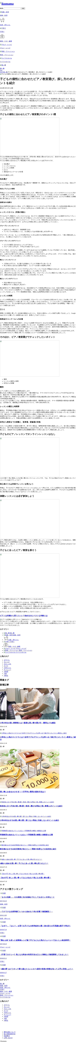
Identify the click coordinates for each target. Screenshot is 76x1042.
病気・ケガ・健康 (14, 646)
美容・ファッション (25, 650)
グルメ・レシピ (21, 648)
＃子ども (7, 660)
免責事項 (7, 1036)
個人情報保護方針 (10, 1034)
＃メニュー (7, 670)
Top (1, 70)
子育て (12, 641)
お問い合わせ (8, 1038)
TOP (1, 72)
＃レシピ (7, 662)
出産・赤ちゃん (13, 640)
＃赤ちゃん (7, 668)
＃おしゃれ (7, 664)
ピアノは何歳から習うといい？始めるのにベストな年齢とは (24, 616)
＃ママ (6, 666)
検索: (1, 8)
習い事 (5, 72)
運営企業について (10, 1032)
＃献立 (6, 675)
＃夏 (5, 673)
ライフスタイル (21, 652)
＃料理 (6, 671)
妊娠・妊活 (16, 635)
